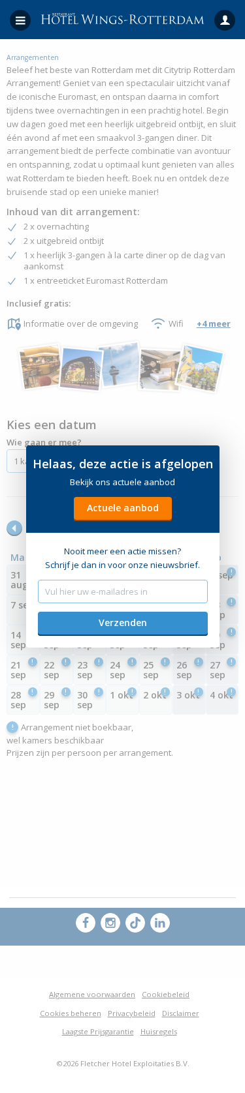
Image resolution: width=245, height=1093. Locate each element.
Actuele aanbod (123, 508)
